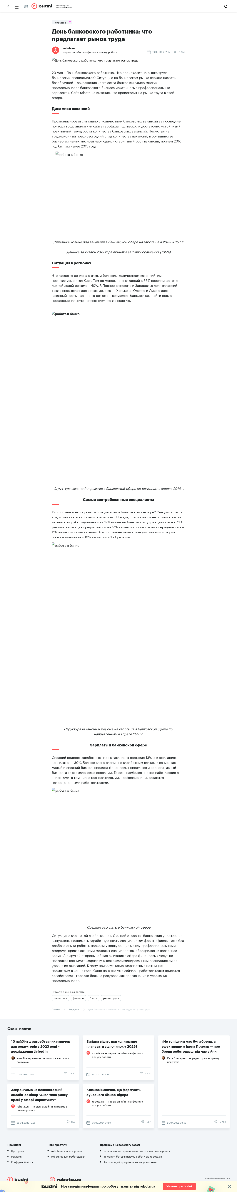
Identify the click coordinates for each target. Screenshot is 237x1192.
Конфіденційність (22, 1162)
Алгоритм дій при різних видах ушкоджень (130, 1162)
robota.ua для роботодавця (68, 1156)
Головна (56, 1009)
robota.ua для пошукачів (66, 1151)
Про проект (18, 1151)
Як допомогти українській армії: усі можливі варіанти (137, 1151)
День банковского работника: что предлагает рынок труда (119, 1009)
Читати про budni (179, 1186)
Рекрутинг (74, 1009)
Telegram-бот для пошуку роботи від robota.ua (133, 1156)
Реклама (16, 1156)
